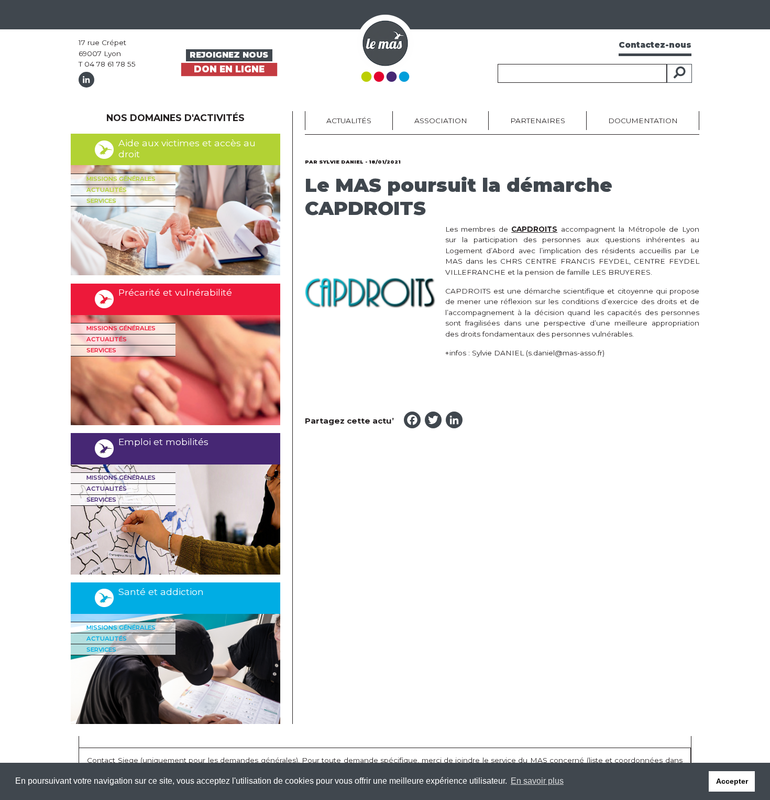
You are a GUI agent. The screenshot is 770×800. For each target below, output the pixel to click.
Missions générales (121, 178)
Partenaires (537, 120)
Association (440, 120)
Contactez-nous (655, 45)
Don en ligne (229, 69)
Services (101, 200)
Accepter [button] (732, 781)
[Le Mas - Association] (385, 47)
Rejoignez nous (229, 55)
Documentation (643, 120)
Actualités (106, 189)
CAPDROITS (534, 229)
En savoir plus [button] (537, 780)
